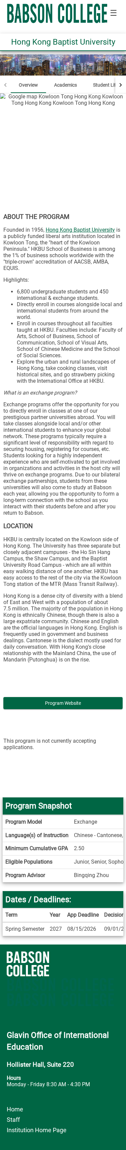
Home (15, 1109)
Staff (13, 1119)
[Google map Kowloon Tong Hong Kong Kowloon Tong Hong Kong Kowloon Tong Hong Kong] (63, 148)
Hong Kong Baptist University (80, 230)
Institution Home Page (37, 1130)
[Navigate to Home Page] (57, 13)
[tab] (28, 85)
